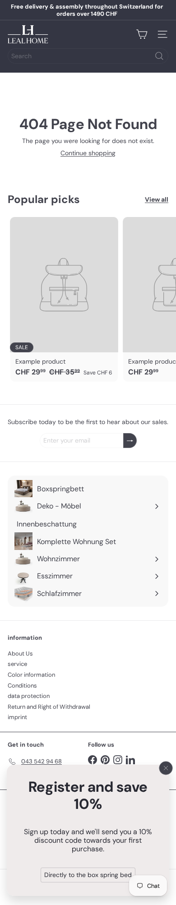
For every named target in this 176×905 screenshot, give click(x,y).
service (17, 664)
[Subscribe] (130, 440)
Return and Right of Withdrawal (49, 707)
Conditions (22, 685)
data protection (29, 696)
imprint (17, 717)
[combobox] (88, 56)
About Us (20, 653)
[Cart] (141, 34)
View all (156, 199)
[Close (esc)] (166, 768)
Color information (31, 675)
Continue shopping (88, 153)
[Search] (159, 56)
